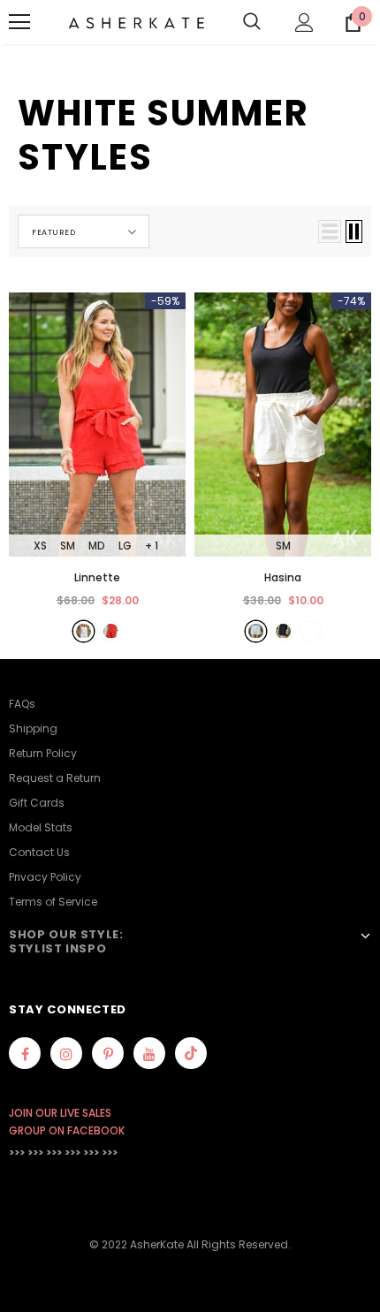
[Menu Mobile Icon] (19, 22)
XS (40, 545)
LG (125, 545)
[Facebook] (25, 1053)
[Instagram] (66, 1053)
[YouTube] (149, 1053)
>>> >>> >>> (35, 1152)
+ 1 (151, 545)
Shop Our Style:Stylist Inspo (66, 941)
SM (67, 545)
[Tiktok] (191, 1053)
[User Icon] (304, 22)
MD (96, 545)
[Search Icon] (252, 22)
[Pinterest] (108, 1053)
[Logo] (136, 22)
